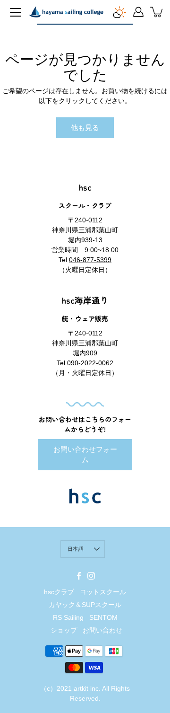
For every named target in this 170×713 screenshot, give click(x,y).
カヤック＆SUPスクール (85, 604)
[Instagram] (91, 576)
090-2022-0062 (90, 363)
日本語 (76, 549)
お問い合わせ (102, 630)
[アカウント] (138, 11)
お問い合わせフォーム (85, 454)
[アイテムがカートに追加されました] (157, 11)
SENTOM (103, 617)
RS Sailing (68, 617)
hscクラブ (59, 592)
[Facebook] (79, 576)
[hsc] (66, 12)
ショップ (64, 630)
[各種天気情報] (119, 11)
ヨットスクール (103, 592)
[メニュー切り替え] (15, 12)
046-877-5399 (90, 260)
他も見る (85, 127)
